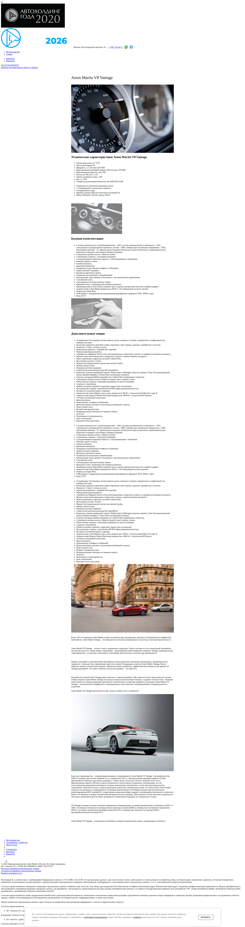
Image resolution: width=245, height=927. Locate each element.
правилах (137, 917)
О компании (11, 849)
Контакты (10, 852)
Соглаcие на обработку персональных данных (21, 871)
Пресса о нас (11, 845)
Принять (206, 917)
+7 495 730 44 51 (115, 47)
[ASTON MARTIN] (10, 65)
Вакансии (10, 854)
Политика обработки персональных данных (20, 868)
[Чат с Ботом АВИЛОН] (130, 47)
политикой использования (95, 917)
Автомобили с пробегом (16, 842)
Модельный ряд (13, 840)
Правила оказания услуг (11, 873)
